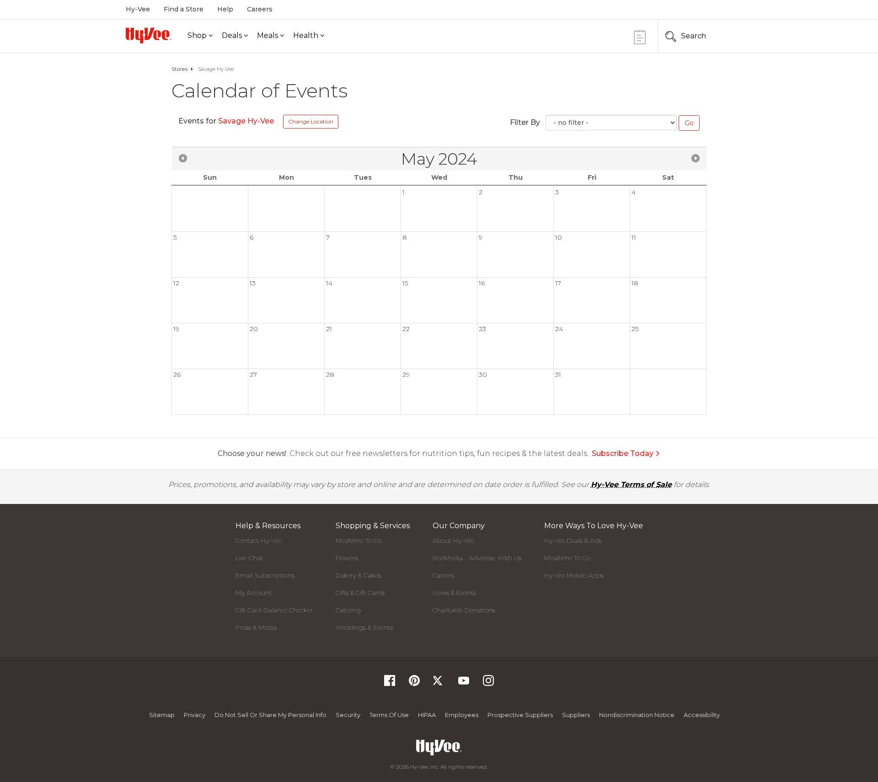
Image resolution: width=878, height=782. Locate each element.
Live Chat (249, 558)
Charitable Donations (464, 610)
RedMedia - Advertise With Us (477, 558)
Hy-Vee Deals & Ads (572, 540)
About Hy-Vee (453, 540)
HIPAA (427, 714)
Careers (260, 9)
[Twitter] (439, 683)
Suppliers (576, 714)
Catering (348, 610)
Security (348, 714)
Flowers (347, 558)
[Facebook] (389, 683)
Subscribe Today (622, 453)
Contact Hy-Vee (258, 540)
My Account (254, 593)
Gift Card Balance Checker (274, 610)
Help (225, 9)
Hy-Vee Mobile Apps (574, 575)
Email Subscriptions (265, 575)
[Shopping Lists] (640, 35)
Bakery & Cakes (358, 575)
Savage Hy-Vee (247, 121)
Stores (179, 69)
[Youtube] (463, 683)
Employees (461, 714)
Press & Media (256, 627)
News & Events (454, 593)
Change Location (310, 121)
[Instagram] (488, 683)
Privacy (194, 714)
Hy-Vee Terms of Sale (631, 484)
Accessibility (702, 714)
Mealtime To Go (359, 540)
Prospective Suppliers (520, 714)
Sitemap (162, 714)
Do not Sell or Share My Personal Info (270, 714)
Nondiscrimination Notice (637, 714)
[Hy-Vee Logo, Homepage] (148, 35)
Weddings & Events (364, 627)
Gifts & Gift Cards (360, 593)
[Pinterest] (414, 683)
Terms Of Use (389, 714)
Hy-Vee (138, 9)
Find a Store (183, 9)
